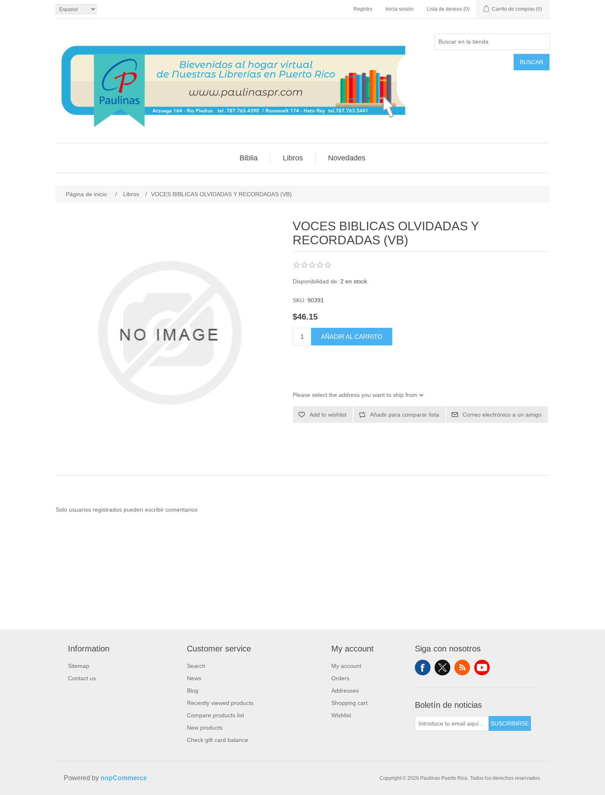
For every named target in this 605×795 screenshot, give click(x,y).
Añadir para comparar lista (404, 414)
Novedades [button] (346, 158)
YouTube (482, 667)
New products (205, 727)
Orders (340, 678)
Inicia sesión (400, 9)
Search (196, 666)
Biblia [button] (249, 158)
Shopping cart (349, 703)
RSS (462, 667)
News (194, 678)
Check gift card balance (217, 740)
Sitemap (78, 666)
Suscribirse (510, 723)
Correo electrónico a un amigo (502, 414)
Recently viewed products (220, 703)
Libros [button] (293, 158)
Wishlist (341, 715)
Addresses (345, 690)
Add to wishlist (328, 414)
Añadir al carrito (351, 336)
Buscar (531, 62)
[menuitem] (248, 158)
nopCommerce (123, 777)
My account (346, 666)
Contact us (82, 678)
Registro (363, 9)
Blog (192, 690)
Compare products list (215, 715)
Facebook (422, 667)
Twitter (442, 667)
